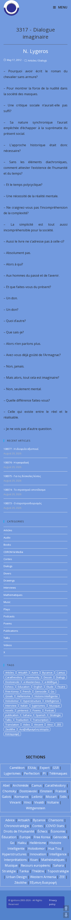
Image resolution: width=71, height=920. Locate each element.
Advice (10, 820)
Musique (54, 705)
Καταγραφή (12, 734)
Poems (8, 623)
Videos (8, 645)
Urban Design (16, 877)
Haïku (22, 843)
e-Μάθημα (51, 682)
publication (12, 715)
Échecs (42, 831)
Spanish (41, 715)
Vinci (50, 724)
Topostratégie (58, 871)
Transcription (41, 720)
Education (24, 686)
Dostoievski (12, 682)
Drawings (9, 580)
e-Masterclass (31, 682)
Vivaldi (39, 802)
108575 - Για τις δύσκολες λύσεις (22, 476)
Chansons (56, 820)
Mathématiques (52, 860)
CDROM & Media (13, 552)
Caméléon (17, 768)
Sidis (63, 796)
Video (26, 724)
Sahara (27, 715)
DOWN (66, 915)
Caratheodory (13, 677)
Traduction (22, 720)
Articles (32, 60)
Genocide (41, 691)
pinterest (23, 710)
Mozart (51, 796)
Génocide (60, 837)
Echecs (9, 686)
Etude (50, 686)
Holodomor (12, 701)
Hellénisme (38, 843)
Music (7, 602)
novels (9, 710)
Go (52, 691)
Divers (7, 573)
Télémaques (58, 773)
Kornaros (21, 796)
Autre (35, 672)
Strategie (55, 715)
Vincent (38, 724)
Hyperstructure (32, 701)
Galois (6, 796)
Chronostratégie (16, 826)
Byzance (47, 672)
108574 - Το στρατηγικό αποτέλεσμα (24, 489)
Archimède (20, 785)
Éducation (9, 837)
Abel (6, 785)
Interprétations (15, 860)
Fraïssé (60, 791)
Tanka (24, 871)
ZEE (59, 724)
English (38, 686)
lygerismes (38, 705)
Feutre (61, 686)
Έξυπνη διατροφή (43, 882)
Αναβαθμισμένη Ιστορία (34, 729)
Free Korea (12, 691)
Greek (9, 696)
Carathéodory (55, 785)
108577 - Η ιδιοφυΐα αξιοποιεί (21, 449)
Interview (10, 705)
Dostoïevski (28, 791)
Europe (25, 837)
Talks (7, 638)
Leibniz (37, 796)
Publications (11, 631)
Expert (45, 768)
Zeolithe (10, 729)
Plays (7, 609)
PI (44, 773)
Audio (7, 537)
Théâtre (38, 871)
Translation (12, 724)
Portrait (49, 710)
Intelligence (52, 701)
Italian (24, 705)
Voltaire (53, 802)
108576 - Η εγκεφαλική (16, 462)
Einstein (46, 791)
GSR (56, 768)
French (27, 691)
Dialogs (42, 60)
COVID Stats (55, 826)
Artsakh (22, 672)
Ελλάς (32, 768)
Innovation (38, 854)
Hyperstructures (14, 854)
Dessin (48, 677)
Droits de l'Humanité (19, 831)
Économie (58, 831)
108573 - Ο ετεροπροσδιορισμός (23, 503)
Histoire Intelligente (46, 696)
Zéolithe (20, 882)
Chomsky (9, 791)
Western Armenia (43, 877)
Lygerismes (12, 773)
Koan (34, 860)
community (32, 677)
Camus (61, 672)
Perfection (31, 773)
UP (66, 908)
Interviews (10, 587)
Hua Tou (54, 848)
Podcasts (9, 616)
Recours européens (35, 865)
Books (7, 544)
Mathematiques (13, 595)
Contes (8, 559)
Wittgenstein (35, 808)
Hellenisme (23, 696)
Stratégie (9, 871)
